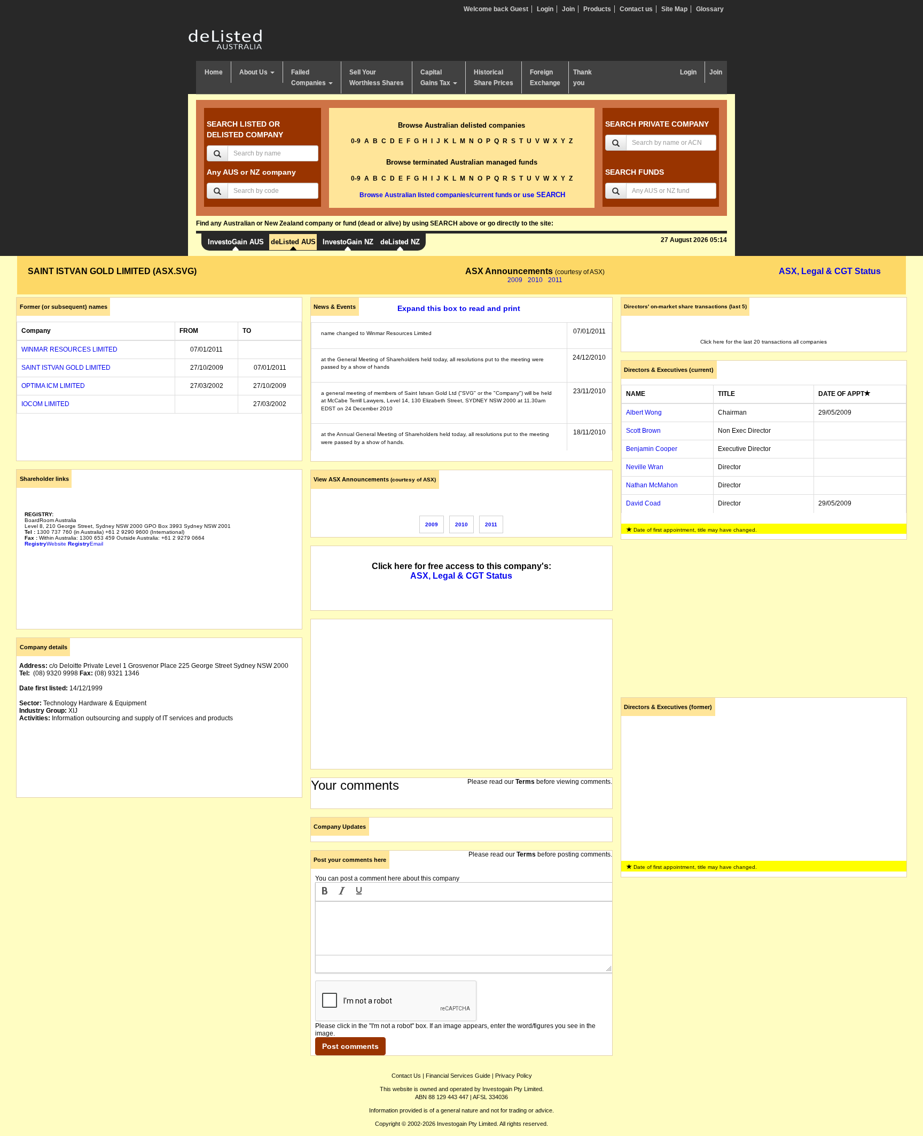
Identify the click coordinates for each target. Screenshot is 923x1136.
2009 (514, 280)
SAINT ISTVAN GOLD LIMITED (66, 367)
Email (85, 544)
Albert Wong (644, 412)
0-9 (356, 141)
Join (568, 9)
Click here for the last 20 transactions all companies (763, 342)
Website (45, 544)
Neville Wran (644, 467)
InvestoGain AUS (236, 242)
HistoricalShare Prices (493, 77)
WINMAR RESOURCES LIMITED (69, 349)
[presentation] (324, 891)
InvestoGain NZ (348, 242)
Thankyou (582, 77)
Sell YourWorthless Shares (376, 77)
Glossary (710, 9)
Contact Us (406, 1075)
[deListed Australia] (225, 39)
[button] (325, 892)
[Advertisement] (159, 880)
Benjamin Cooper (651, 449)
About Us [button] (254, 72)
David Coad (643, 503)
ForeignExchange (545, 77)
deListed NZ (400, 242)
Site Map (674, 9)
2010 (535, 280)
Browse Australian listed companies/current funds (435, 195)
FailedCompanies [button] (309, 77)
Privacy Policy (513, 1075)
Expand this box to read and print (458, 308)
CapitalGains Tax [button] (436, 77)
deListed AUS (293, 242)
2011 (555, 280)
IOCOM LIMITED (45, 404)
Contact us (636, 9)
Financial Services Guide (458, 1075)
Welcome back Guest (496, 9)
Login (545, 9)
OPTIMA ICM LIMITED (53, 386)
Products (597, 9)
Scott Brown (643, 430)
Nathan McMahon (652, 485)
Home (214, 72)
